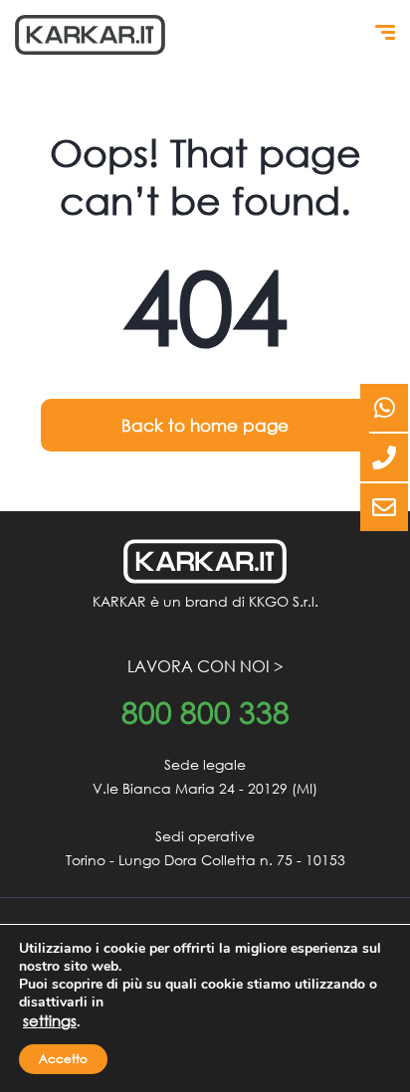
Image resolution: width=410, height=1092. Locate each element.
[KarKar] (90, 35)
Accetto (63, 1058)
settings (50, 1020)
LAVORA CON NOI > (205, 666)
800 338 (205, 712)
